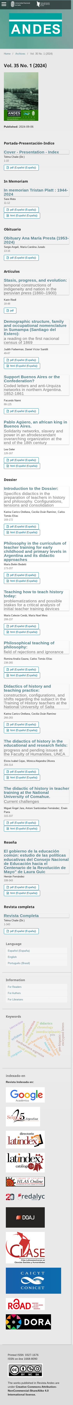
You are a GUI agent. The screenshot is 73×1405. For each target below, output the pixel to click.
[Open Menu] (4, 4)
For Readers (15, 986)
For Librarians (15, 999)
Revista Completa (21, 915)
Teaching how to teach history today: (33, 600)
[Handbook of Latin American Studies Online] (25, 1185)
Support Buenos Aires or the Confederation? (33, 385)
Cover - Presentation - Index (31, 152)
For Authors (14, 993)
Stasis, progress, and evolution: (35, 286)
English (12, 956)
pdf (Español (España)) (22, 167)
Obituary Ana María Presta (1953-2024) (36, 240)
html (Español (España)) (23, 215)
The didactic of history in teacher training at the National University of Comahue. (36, 794)
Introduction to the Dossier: (34, 496)
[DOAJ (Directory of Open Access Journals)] (25, 1226)
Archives (20, 53)
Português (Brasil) (19, 963)
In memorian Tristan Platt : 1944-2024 (36, 192)
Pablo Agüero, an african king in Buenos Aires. (35, 432)
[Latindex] (25, 1147)
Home (7, 53)
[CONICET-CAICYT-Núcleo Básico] (33, 1292)
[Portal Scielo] (23, 1125)
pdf (11, 310)
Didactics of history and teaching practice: (35, 696)
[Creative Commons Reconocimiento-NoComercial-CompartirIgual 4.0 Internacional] (25, 1376)
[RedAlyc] (25, 1202)
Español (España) (19, 950)
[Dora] (28, 1328)
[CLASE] (25, 1262)
